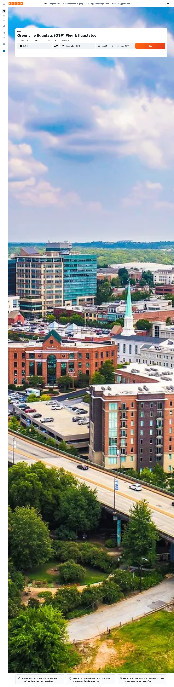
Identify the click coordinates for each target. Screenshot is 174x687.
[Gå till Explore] (4, 32)
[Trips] (4, 44)
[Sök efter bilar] (4, 20)
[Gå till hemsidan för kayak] (16, 3)
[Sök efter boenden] (4, 15)
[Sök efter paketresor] (4, 25)
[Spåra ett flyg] (4, 37)
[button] (4, 3)
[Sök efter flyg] (4, 11)
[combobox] (23, 40)
